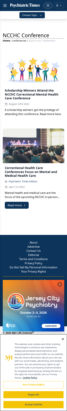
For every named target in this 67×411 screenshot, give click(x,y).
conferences (19, 40)
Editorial (33, 255)
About (33, 242)
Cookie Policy (30, 377)
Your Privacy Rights (33, 271)
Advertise (33, 247)
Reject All (33, 394)
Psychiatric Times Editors (23, 181)
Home (6, 40)
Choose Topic (29, 15)
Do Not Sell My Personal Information (33, 267)
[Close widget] (59, 284)
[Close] (63, 339)
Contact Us (33, 251)
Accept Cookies (33, 404)
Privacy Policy (33, 263)
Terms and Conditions (33, 259)
